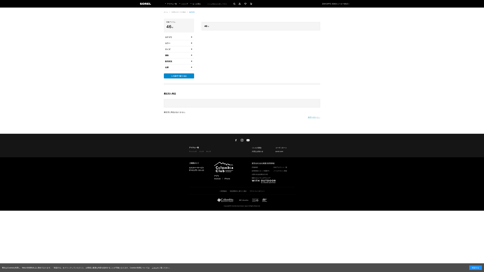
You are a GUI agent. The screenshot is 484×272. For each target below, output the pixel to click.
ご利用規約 (223, 191)
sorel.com (279, 151)
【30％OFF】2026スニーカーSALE (334, 4)
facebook (236, 140)
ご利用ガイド (194, 163)
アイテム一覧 (194, 147)
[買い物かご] (251, 4)
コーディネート (281, 148)
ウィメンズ (193, 151)
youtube (248, 140)
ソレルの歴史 (257, 148)
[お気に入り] (245, 4)
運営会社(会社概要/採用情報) (263, 163)
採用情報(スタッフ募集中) (260, 171)
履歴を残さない (314, 117)
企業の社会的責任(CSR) (260, 174)
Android (217, 179)
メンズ (201, 151)
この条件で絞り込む (179, 76)
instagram (242, 140)
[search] (234, 4)
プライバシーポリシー (257, 191)
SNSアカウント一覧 (280, 167)
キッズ (208, 151)
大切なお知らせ (257, 151)
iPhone (227, 179)
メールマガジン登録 (280, 171)
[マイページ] (240, 4)
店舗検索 (255, 167)
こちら (154, 268)
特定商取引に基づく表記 (238, 191)
